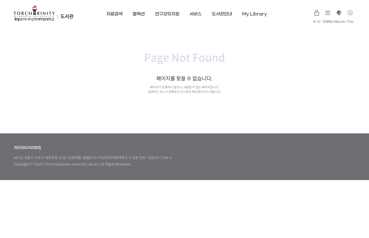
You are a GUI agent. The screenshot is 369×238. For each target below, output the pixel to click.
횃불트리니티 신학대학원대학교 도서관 (43, 13)
